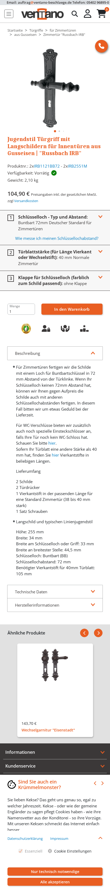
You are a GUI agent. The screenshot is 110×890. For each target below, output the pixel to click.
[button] (88, 13)
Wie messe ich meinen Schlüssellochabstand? (56, 238)
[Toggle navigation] (8, 14)
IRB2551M (77, 166)
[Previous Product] (84, 633)
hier (52, 443)
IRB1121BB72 (47, 166)
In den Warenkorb (71, 309)
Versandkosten (26, 200)
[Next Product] (98, 633)
